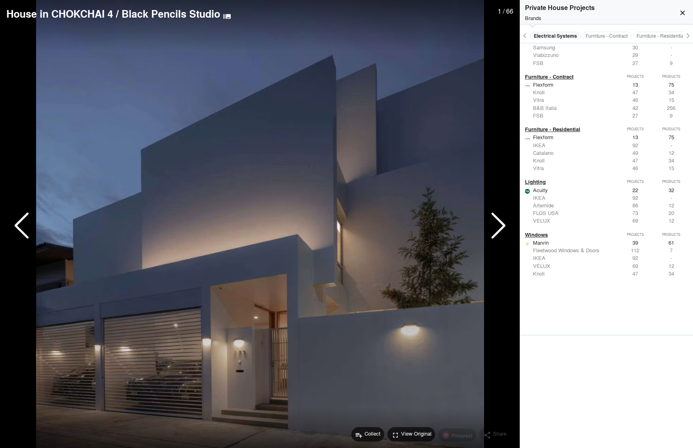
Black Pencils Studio (171, 13)
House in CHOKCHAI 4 (59, 13)
